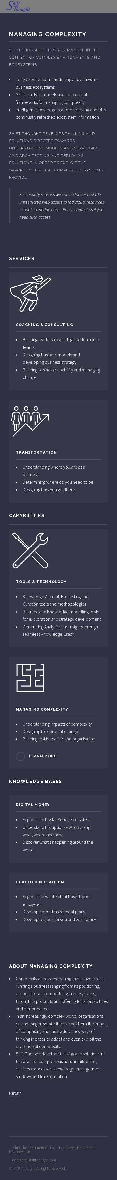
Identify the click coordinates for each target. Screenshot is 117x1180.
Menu (110, 6)
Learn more (43, 756)
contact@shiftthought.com (34, 1160)
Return (15, 1093)
